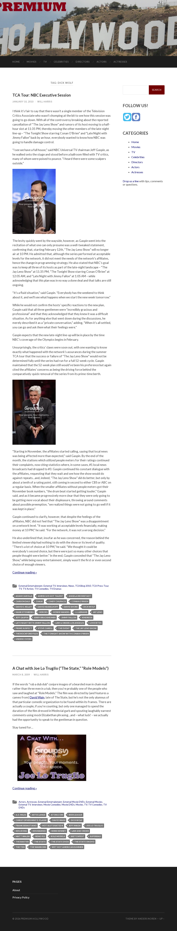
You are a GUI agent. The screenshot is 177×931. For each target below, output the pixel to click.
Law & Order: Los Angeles (69, 623)
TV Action (28, 588)
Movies (31, 61)
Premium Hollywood (35, 918)
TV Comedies (42, 588)
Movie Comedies (52, 804)
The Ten (20, 847)
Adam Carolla (24, 596)
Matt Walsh (23, 836)
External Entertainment (31, 585)
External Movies (94, 801)
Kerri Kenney (58, 831)
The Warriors (38, 847)
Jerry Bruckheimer (45, 617)
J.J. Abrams (81, 612)
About (16, 890)
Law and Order (80, 831)
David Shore (71, 606)
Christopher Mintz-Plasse (31, 820)
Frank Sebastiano (26, 825)
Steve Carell (45, 628)
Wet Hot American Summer (67, 847)
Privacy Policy (20, 897)
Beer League (75, 814)
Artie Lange (38, 814)
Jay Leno (97, 612)
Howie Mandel (61, 612)
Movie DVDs (68, 804)
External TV (50, 585)
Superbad (95, 836)
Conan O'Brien (79, 601)
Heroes (43, 612)
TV (45, 61)
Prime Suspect (24, 628)
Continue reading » (24, 572)
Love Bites (95, 623)
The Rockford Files (27, 633)
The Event (64, 628)
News (71, 585)
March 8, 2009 (21, 674)
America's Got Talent (50, 596)
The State (40, 841)
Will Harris (44, 101)
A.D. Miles (21, 814)
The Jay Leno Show (86, 628)
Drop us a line (131, 181)
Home (16, 61)
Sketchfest (77, 836)
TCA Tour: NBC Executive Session (41, 95)
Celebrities (61, 61)
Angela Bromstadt (80, 596)
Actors (102, 61)
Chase (39, 601)
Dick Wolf (89, 606)
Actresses (120, 61)
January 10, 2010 (23, 101)
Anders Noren (147, 918)
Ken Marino (39, 831)
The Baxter (22, 841)
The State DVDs (60, 841)
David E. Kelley (24, 606)
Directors (83, 61)
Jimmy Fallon (68, 617)
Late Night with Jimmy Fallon (33, 623)
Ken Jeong (21, 831)
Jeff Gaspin (22, 617)
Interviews (62, 585)
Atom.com (57, 814)
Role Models (58, 836)
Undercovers (23, 639)
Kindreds (87, 617)
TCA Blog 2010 (83, 585)
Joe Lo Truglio (94, 825)
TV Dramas (55, 588)
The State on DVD (84, 841)
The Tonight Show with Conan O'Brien (66, 633)
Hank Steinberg (25, 612)
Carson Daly (23, 601)
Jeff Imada (75, 825)
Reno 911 (40, 836)
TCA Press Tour (100, 585)
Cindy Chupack (57, 601)
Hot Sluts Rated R (52, 825)
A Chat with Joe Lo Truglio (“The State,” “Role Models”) (60, 668)
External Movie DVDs (74, 801)
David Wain (37, 697)
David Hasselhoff (48, 606)
